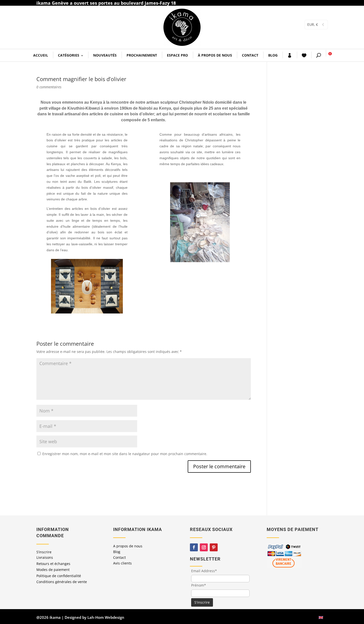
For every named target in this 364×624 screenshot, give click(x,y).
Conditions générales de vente (61, 581)
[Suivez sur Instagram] (204, 547)
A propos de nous (127, 546)
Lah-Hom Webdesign (105, 617)
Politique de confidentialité (58, 575)
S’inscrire (44, 552)
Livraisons (44, 557)
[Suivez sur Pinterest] (214, 547)
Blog (273, 55)
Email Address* (204, 570)
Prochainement (142, 55)
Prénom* (198, 585)
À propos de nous (215, 55)
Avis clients (122, 563)
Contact (250, 55)
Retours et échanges (53, 563)
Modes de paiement (53, 569)
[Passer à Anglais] (321, 617)
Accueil (40, 55)
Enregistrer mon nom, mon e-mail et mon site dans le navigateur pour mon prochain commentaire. (124, 453)
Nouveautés (105, 55)
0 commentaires (48, 87)
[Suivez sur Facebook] (194, 547)
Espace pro (177, 55)
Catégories (68, 55)
